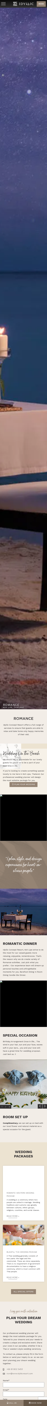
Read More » (13, 1216)
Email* (6, 1390)
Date (5, 1399)
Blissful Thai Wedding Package (22, 1252)
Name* (6, 1380)
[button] (40, 1106)
